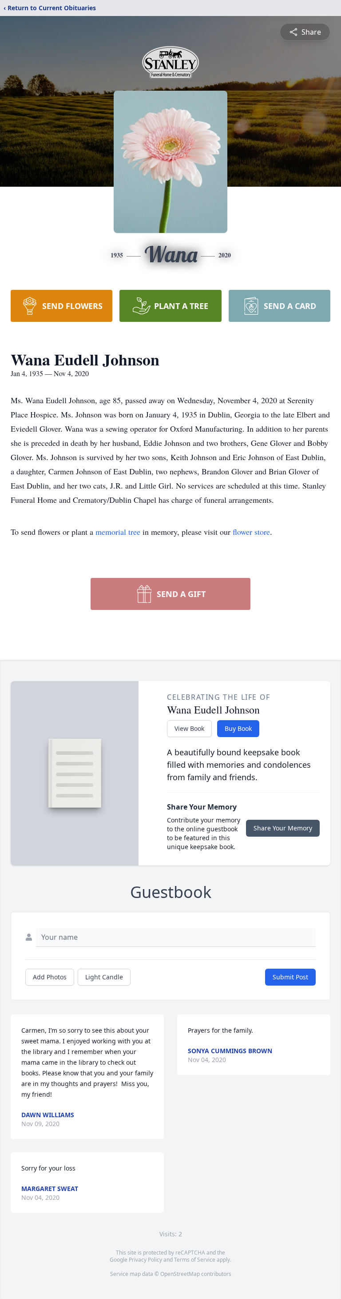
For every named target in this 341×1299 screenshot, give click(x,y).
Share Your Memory (283, 828)
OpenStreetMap (180, 1274)
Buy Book (238, 728)
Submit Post (290, 977)
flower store (251, 531)
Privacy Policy (145, 1259)
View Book (189, 728)
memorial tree (117, 531)
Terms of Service (194, 1259)
